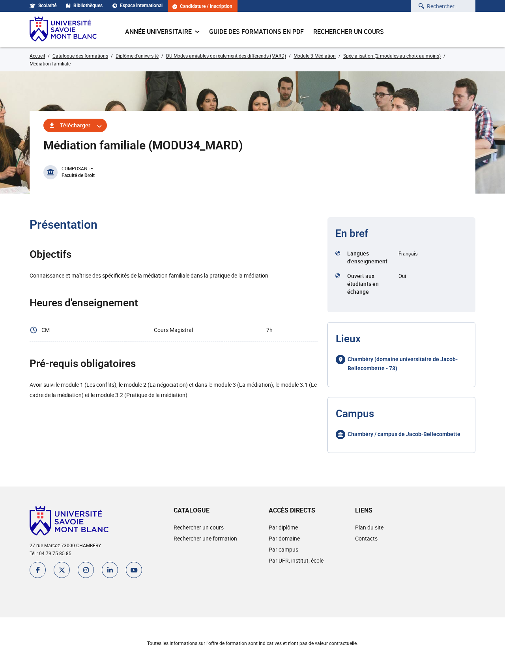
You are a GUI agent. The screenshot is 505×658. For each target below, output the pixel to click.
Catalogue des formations (80, 55)
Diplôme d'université (137, 55)
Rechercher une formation (205, 538)
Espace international (141, 5)
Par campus (283, 549)
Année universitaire (158, 31)
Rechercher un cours (348, 31)
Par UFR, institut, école (296, 560)
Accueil (37, 55)
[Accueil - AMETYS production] (63, 30)
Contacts (366, 538)
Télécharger (75, 125)
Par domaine (284, 538)
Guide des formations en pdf (256, 31)
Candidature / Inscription (206, 6)
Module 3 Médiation (315, 55)
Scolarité (47, 5)
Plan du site (369, 527)
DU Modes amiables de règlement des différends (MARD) (226, 55)
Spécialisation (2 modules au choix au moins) (392, 55)
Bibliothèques (88, 5)
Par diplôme (283, 527)
